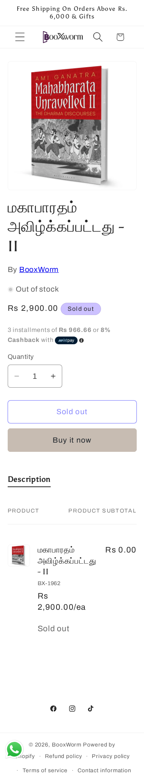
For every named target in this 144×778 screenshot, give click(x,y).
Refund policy (63, 756)
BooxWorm (39, 269)
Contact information (104, 770)
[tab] (29, 480)
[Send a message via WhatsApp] (14, 749)
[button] (20, 37)
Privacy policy (111, 756)
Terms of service (45, 770)
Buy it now (72, 440)
